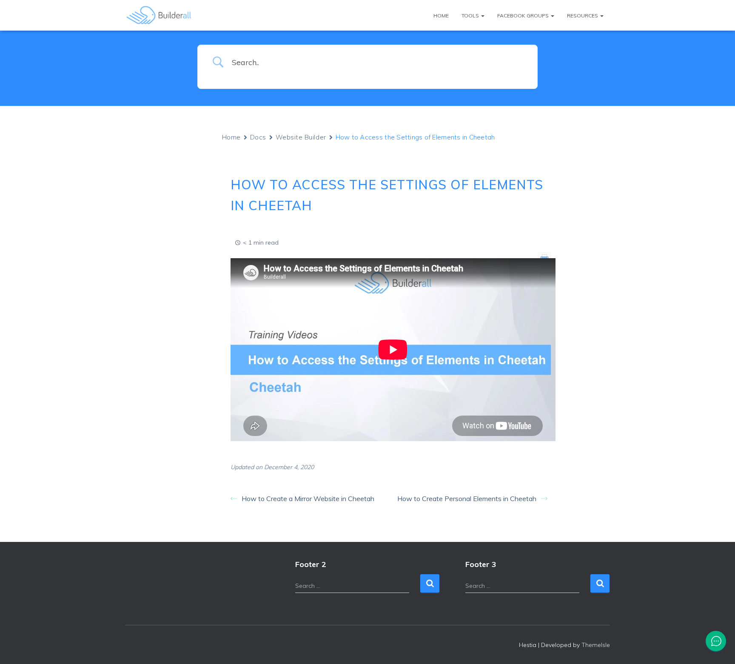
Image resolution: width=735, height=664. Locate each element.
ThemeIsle (595, 645)
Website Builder (301, 137)
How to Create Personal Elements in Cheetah (466, 498)
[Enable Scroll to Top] (718, 647)
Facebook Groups (523, 15)
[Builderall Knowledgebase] (159, 15)
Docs (258, 137)
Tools (471, 15)
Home (441, 15)
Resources (583, 15)
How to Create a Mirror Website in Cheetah (308, 498)
